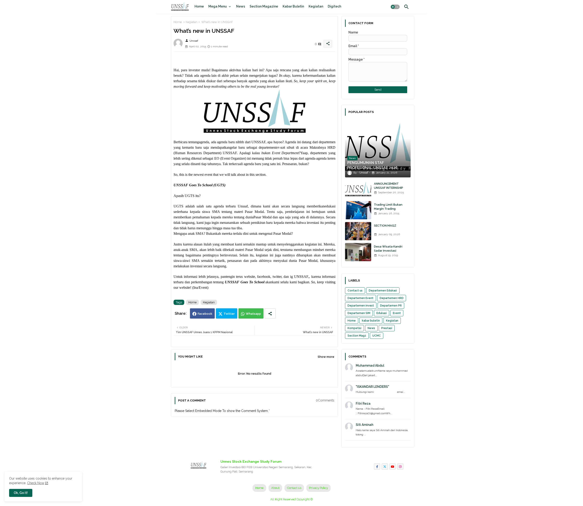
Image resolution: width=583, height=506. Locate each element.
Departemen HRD (392, 298)
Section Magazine (264, 6)
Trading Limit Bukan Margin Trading (388, 206)
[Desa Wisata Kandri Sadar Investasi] (358, 252)
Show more (326, 356)
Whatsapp (253, 313)
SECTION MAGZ (385, 225)
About (275, 488)
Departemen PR (391, 305)
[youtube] (392, 466)
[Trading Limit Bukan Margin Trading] (358, 210)
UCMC (376, 335)
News (240, 6)
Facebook (205, 313)
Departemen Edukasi (383, 290)
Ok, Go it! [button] (21, 493)
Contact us (355, 290)
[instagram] (400, 466)
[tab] (199, 6)
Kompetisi (354, 328)
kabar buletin (371, 320)
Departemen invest (361, 305)
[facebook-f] (377, 466)
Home (199, 6)
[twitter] (385, 466)
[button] (395, 7)
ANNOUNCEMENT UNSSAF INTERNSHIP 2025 (388, 188)
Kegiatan (316, 6)
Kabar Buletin (293, 6)
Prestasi (386, 328)
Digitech (334, 6)
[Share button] (270, 313)
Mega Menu (217, 6)
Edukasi (381, 313)
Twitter (229, 313)
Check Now (35, 483)
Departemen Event (360, 298)
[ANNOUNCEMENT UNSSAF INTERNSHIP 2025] (358, 189)
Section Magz (357, 335)
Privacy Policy (318, 488)
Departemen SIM (359, 313)
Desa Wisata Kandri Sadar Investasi (388, 248)
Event (397, 313)
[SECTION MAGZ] (358, 231)
